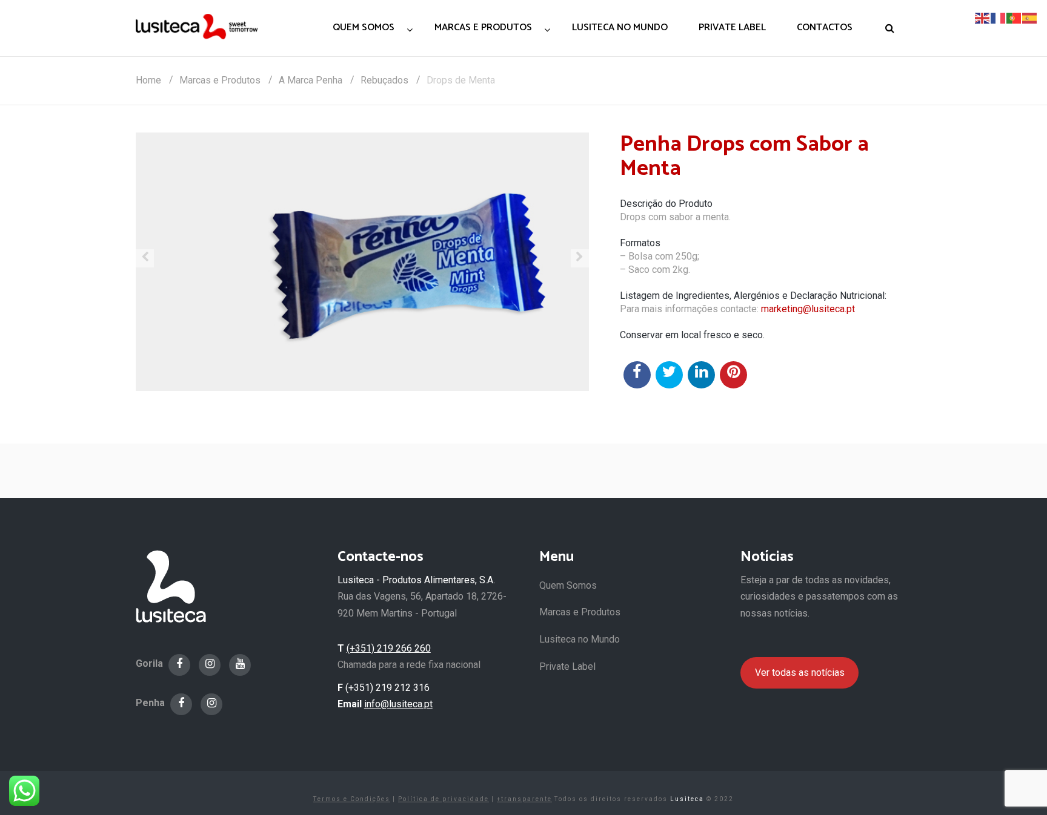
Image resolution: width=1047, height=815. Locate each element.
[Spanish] (1030, 17)
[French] (998, 17)
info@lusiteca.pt (398, 704)
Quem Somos (568, 585)
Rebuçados (384, 80)
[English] (983, 17)
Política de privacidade (443, 799)
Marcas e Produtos (220, 80)
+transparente (524, 799)
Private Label (567, 666)
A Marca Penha (310, 80)
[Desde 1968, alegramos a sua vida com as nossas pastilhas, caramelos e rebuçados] (197, 26)
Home (148, 80)
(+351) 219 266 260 (389, 648)
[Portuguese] (1014, 17)
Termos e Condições (351, 799)
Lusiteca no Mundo (579, 639)
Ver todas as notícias (800, 672)
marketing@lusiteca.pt (808, 309)
